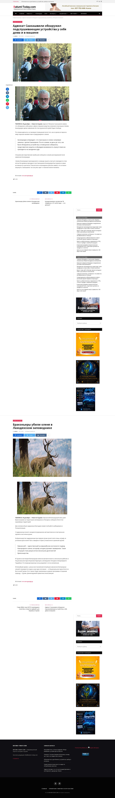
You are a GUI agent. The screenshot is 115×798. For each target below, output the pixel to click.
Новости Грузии (18, 22)
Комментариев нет (30, 36)
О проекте (16, 758)
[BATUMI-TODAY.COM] (24, 7)
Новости (29, 13)
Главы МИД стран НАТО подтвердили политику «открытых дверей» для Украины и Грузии (28, 608)
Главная (21, 13)
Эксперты (53, 13)
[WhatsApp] (7, 100)
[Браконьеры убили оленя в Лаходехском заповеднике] (42, 458)
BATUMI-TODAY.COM (53, 792)
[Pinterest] (7, 103)
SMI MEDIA (84, 13)
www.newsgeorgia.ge (27, 175)
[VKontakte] (7, 92)
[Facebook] (7, 89)
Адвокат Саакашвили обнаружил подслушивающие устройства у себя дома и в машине (56, 608)
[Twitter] (7, 107)
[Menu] (16, 13)
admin (15, 36)
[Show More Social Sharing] (48, 39)
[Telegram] (7, 96)
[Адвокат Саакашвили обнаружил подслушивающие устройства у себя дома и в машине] (42, 62)
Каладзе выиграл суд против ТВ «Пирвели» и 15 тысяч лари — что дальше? (55, 203)
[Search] (99, 13)
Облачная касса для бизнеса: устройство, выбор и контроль (37, 1)
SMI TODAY (73, 13)
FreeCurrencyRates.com (81, 747)
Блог (46, 13)
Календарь (39, 13)
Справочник (63, 13)
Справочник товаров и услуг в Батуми (61, 788)
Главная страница (17, 17)
